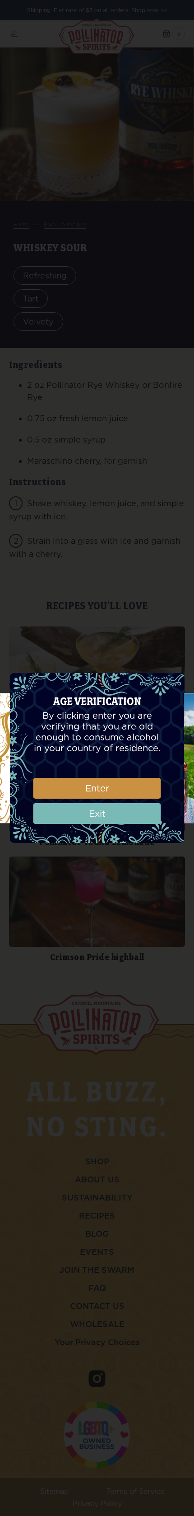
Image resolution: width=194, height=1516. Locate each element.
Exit (97, 813)
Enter (97, 788)
